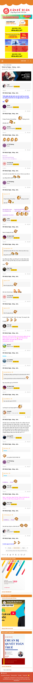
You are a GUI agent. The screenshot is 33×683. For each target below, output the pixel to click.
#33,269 (28, 273)
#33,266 (28, 187)
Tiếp (23, 548)
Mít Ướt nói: (6, 448)
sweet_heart (5, 69)
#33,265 (28, 168)
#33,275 (28, 417)
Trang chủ (25, 675)
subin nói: (6, 280)
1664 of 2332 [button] (16, 548)
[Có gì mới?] (28, 61)
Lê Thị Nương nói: (7, 515)
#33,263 (28, 132)
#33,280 (28, 535)
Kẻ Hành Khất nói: (7, 372)
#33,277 (28, 466)
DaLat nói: (6, 194)
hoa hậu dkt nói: (7, 248)
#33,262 (28, 111)
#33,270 (28, 301)
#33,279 (28, 508)
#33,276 (28, 441)
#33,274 (28, 392)
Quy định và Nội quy (5, 675)
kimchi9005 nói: (7, 398)
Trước (9, 548)
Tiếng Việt (4, 673)
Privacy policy (14, 675)
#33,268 (28, 241)
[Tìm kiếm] (30, 61)
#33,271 (28, 330)
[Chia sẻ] (25, 90)
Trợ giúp (19, 675)
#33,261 (28, 90)
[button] (2, 61)
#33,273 (28, 365)
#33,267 (28, 224)
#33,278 (28, 491)
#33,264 (28, 150)
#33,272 (28, 350)
